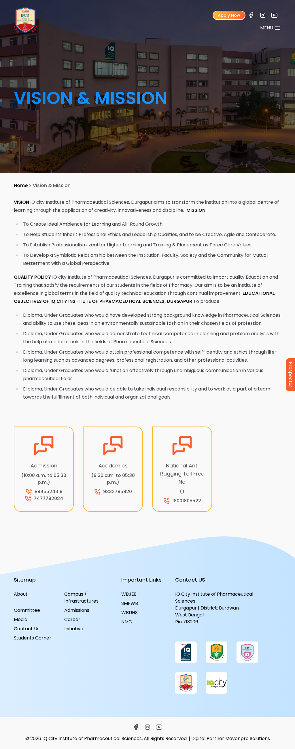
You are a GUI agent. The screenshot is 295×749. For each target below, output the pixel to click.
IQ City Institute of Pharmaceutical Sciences (92, 738)
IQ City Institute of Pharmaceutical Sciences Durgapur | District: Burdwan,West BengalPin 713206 (214, 608)
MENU (266, 27)
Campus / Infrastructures (81, 597)
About (21, 594)
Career (72, 619)
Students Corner (32, 638)
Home (21, 185)
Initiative (73, 628)
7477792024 (48, 498)
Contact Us (26, 628)
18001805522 (186, 500)
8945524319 (49, 491)
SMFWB (129, 603)
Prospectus (290, 375)
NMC (126, 621)
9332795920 (117, 491)
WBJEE (129, 594)
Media (20, 619)
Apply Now (229, 15)
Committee (27, 610)
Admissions (76, 610)
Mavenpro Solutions (247, 738)
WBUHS (129, 612)
